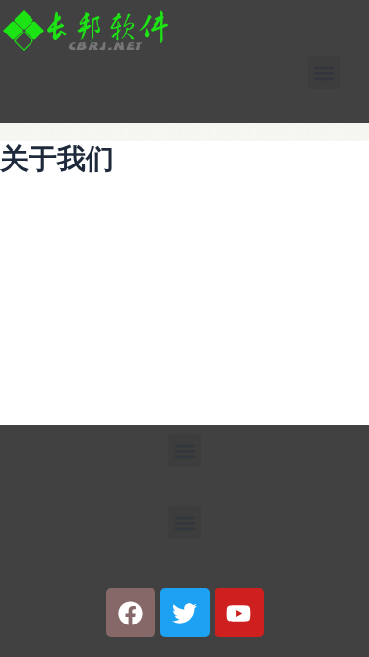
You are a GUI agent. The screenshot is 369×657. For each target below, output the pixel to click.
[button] (324, 72)
